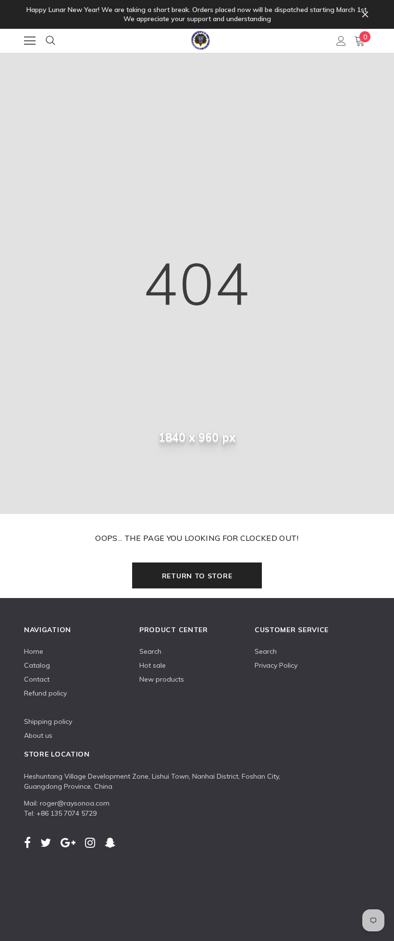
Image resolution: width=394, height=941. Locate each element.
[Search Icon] (50, 41)
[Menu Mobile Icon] (30, 41)
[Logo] (197, 38)
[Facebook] (27, 842)
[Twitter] (45, 842)
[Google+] (68, 842)
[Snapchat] (110, 842)
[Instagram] (90, 842)
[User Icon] (341, 41)
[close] (365, 14)
